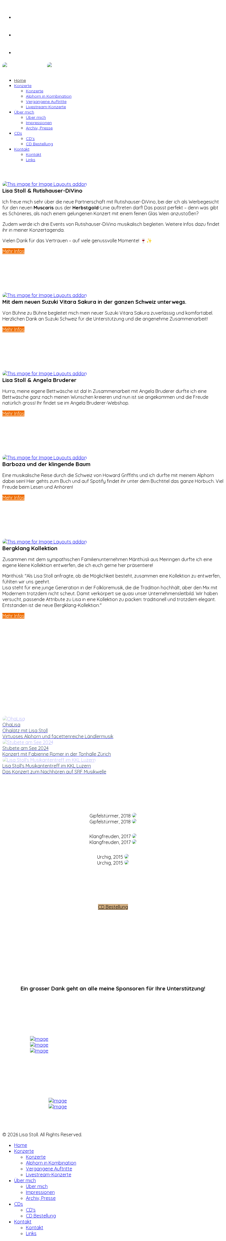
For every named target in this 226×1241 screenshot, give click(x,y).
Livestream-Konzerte (46, 106)
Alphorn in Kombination (49, 96)
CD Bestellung (39, 143)
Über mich (24, 112)
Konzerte (22, 85)
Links (30, 159)
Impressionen (39, 122)
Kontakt (21, 149)
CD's (30, 138)
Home (20, 80)
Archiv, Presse (39, 128)
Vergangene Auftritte (46, 101)
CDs (18, 133)
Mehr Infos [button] (13, 251)
